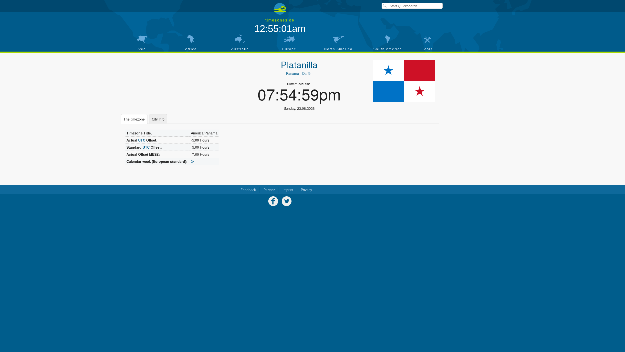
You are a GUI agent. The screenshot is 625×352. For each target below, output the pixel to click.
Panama (292, 73)
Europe (289, 49)
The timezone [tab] (134, 119)
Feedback (248, 189)
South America (387, 49)
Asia (141, 49)
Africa (191, 49)
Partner (269, 189)
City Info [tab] (158, 119)
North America (338, 49)
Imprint (287, 189)
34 (193, 161)
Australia (240, 49)
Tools (427, 49)
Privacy (306, 189)
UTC (141, 140)
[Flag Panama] (404, 81)
